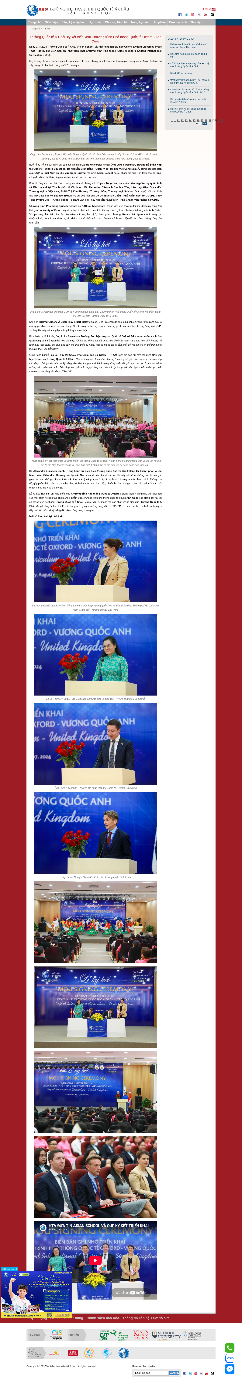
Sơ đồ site (161, 1318)
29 (210, 120)
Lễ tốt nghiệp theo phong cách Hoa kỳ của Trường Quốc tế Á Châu (189, 65)
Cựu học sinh (178, 22)
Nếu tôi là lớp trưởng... (181, 73)
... (175, 120)
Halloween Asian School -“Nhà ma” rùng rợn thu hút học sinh (188, 46)
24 (190, 120)
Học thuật (95, 22)
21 (178, 120)
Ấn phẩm (160, 22)
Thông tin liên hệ (136, 1318)
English (207, 9)
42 (222, 120)
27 (202, 120)
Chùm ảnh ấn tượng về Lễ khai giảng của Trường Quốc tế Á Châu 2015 (189, 91)
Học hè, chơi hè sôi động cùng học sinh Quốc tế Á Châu (188, 110)
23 (186, 120)
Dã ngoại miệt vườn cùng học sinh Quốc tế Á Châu (188, 100)
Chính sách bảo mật (103, 1318)
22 (182, 120)
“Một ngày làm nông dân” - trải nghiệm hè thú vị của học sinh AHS (189, 81)
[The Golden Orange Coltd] (55, 1353)
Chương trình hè (116, 22)
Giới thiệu (51, 22)
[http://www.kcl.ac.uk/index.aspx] (140, 1335)
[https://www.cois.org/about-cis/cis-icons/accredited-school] (57, 1335)
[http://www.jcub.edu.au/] (192, 1335)
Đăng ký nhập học (73, 22)
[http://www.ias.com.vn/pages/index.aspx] (89, 1353)
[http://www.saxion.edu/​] (119, 1335)
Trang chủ (34, 22)
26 (198, 120)
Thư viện (196, 22)
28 (206, 120)
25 (194, 120)
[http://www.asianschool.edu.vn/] (123, 1353)
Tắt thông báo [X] (9, 1269)
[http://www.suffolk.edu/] (166, 1335)
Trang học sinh (140, 22)
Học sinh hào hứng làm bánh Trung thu (188, 55)
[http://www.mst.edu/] (104, 1335)
